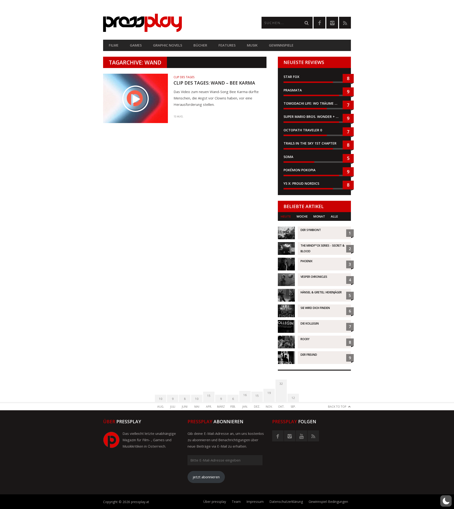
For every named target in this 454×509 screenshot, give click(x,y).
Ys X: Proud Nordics (301, 183)
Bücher (200, 45)
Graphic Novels (167, 45)
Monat (319, 216)
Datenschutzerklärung (286, 501)
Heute (286, 216)
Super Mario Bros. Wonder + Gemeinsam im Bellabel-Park (314, 116)
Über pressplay (214, 501)
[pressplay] (165, 23)
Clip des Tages (184, 77)
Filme (113, 45)
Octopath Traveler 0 (303, 130)
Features (227, 45)
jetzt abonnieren (206, 477)
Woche (302, 216)
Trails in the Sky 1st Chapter (310, 143)
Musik (252, 45)
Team (236, 501)
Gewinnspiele (281, 45)
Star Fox (291, 76)
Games (136, 45)
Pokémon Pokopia (299, 170)
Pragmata (293, 90)
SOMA (288, 156)
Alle (334, 216)
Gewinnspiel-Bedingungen (328, 501)
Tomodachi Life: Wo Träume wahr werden (314, 103)
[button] (446, 501)
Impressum (255, 501)
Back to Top (337, 407)
